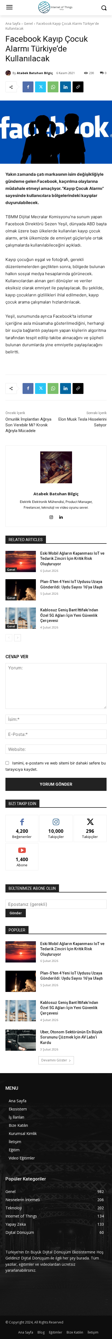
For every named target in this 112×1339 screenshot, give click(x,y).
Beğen (22, 819)
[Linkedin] (65, 86)
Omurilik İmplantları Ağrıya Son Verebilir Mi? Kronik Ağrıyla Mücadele (28, 425)
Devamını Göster (54, 1060)
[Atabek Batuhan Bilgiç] (9, 73)
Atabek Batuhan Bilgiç (35, 73)
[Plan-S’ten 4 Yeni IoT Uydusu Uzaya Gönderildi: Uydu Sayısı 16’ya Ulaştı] (20, 589)
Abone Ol (22, 847)
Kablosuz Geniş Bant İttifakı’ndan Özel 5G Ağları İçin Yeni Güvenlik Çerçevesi (69, 615)
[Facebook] (28, 86)
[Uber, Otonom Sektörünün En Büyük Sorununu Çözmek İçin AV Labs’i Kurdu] (20, 1040)
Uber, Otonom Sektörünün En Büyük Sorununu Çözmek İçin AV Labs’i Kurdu (71, 1037)
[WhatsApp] (53, 86)
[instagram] (51, 516)
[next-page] (17, 637)
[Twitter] (40, 86)
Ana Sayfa (12, 23)
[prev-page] (8, 637)
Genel (28, 23)
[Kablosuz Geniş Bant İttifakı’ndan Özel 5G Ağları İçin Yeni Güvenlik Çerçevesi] (20, 618)
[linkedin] (61, 516)
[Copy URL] (78, 86)
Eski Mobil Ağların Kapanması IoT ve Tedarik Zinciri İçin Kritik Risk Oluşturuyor (72, 558)
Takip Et (56, 819)
